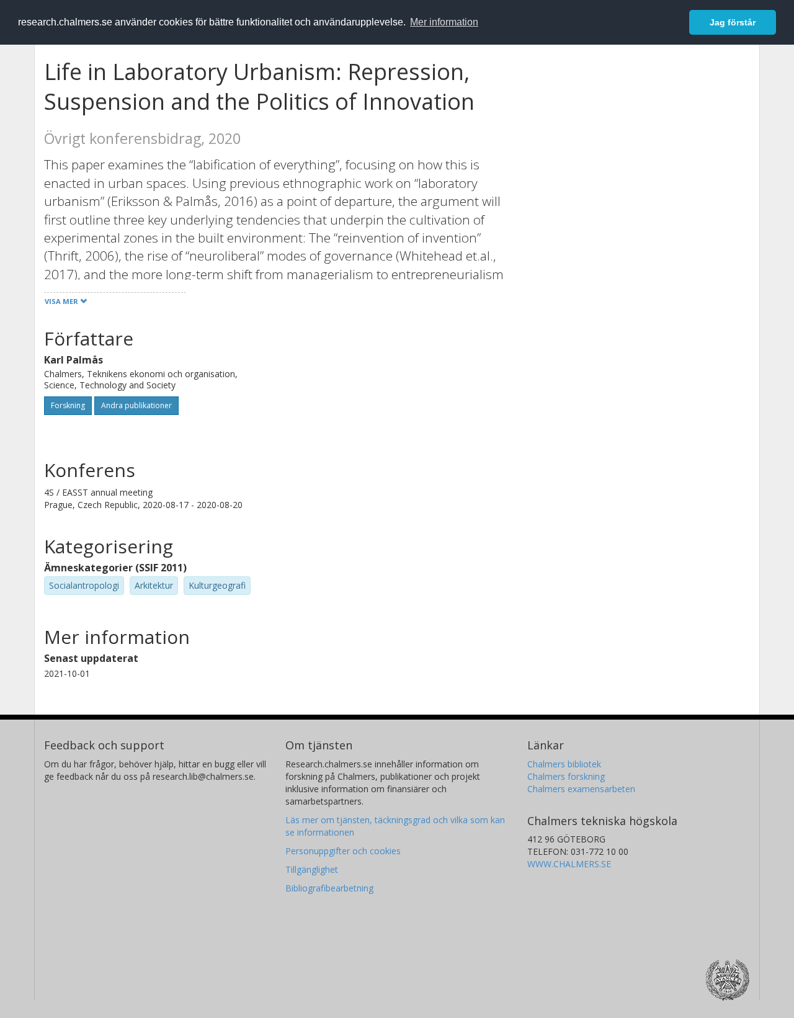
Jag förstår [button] (733, 22)
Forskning (68, 405)
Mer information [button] (444, 22)
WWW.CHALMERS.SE (569, 864)
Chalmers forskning (566, 776)
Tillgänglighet (311, 869)
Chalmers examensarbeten (581, 789)
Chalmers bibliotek (564, 764)
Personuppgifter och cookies (343, 851)
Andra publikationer (136, 405)
